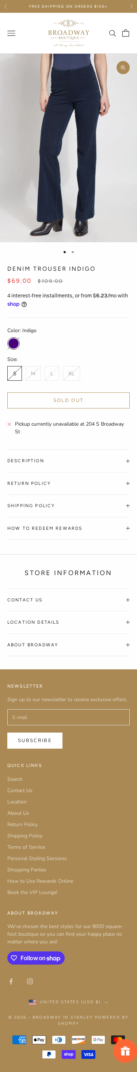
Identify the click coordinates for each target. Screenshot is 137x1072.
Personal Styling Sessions (37, 858)
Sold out (68, 400)
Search (15, 779)
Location (17, 801)
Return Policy (22, 824)
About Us (18, 813)
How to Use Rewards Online (40, 881)
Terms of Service (26, 847)
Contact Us (20, 790)
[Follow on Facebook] (11, 981)
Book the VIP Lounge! (32, 892)
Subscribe (35, 740)
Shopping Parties (26, 869)
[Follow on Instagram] (30, 981)
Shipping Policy (24, 835)
